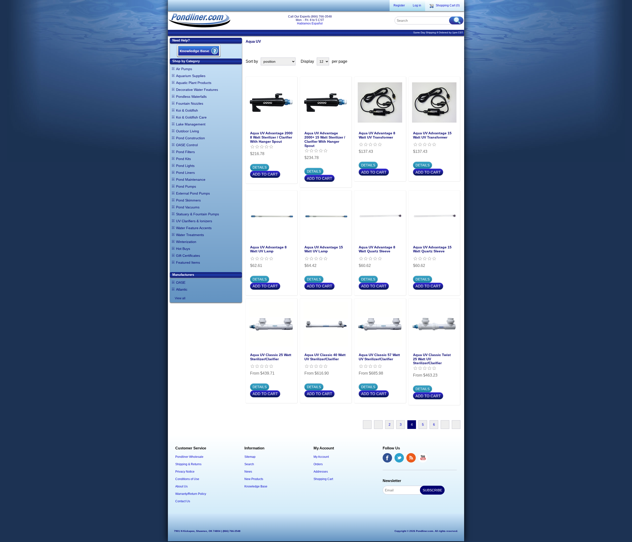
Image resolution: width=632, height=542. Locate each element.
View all (180, 298)
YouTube (423, 457)
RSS (411, 457)
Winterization (186, 242)
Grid (449, 61)
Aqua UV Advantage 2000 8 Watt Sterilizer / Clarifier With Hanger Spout (271, 137)
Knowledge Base (255, 486)
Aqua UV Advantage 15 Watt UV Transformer (432, 135)
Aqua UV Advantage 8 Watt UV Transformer (377, 135)
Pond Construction (190, 138)
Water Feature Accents (194, 228)
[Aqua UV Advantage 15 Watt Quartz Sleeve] (434, 216)
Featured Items (188, 262)
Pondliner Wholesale (189, 457)
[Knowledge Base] (199, 51)
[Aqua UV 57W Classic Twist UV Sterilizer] (434, 324)
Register (399, 5)
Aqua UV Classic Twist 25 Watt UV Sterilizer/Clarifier (432, 359)
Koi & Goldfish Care (191, 117)
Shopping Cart (323, 479)
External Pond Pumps (193, 193)
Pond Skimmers (188, 200)
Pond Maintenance (190, 179)
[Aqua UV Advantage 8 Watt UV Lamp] (271, 216)
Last (456, 424)
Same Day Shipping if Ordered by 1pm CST (438, 32)
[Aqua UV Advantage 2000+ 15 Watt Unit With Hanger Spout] (325, 102)
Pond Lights (185, 166)
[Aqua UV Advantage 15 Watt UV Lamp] (325, 216)
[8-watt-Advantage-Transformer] (380, 102)
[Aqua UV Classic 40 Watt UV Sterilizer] (325, 324)
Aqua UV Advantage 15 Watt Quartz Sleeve (432, 249)
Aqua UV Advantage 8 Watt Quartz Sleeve (377, 249)
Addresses (321, 471)
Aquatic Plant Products (193, 83)
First (367, 424)
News (248, 471)
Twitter (399, 457)
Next (445, 424)
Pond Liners (185, 173)
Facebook (387, 457)
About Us (181, 486)
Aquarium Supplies (190, 76)
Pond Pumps (186, 186)
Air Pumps (184, 69)
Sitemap (250, 457)
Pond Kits (183, 159)
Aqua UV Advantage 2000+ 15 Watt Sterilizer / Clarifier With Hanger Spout (324, 139)
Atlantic (181, 289)
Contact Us (182, 501)
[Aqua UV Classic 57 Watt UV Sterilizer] (380, 324)
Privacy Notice (185, 471)
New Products (253, 479)
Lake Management (190, 124)
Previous (378, 424)
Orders (318, 464)
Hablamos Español (310, 23)
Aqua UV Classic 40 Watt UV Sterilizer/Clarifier (325, 357)
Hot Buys (183, 249)
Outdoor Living (187, 131)
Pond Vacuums (187, 207)
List (457, 61)
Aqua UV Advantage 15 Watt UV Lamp (323, 249)
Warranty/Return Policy (190, 494)
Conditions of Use (187, 479)
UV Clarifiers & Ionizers (194, 221)
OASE (180, 282)
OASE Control (187, 145)
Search (249, 464)
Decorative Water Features (197, 90)
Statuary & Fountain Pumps (197, 214)
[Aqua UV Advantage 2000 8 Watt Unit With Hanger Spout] (271, 102)
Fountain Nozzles (189, 103)
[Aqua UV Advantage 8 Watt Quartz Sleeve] (380, 216)
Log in (417, 5)
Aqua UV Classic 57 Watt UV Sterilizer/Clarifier (379, 357)
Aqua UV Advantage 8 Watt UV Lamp (268, 249)
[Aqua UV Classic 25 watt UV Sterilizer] (271, 324)
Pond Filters (185, 152)
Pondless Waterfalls (191, 97)
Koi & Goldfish (187, 110)
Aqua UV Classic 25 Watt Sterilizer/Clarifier (270, 357)
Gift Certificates (188, 256)
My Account (321, 457)
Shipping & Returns (188, 464)
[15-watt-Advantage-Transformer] (434, 102)
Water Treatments (190, 235)
